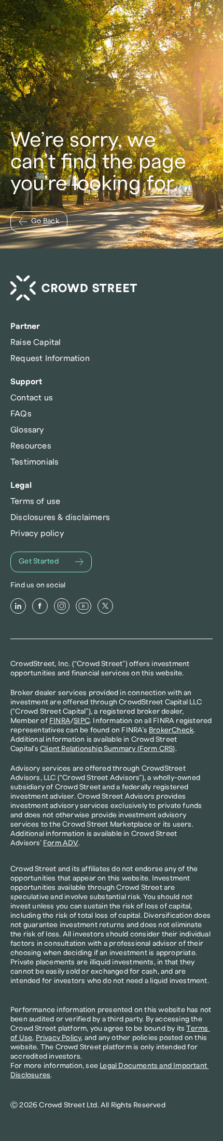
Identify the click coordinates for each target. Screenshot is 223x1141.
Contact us (31, 398)
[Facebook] (40, 606)
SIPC (82, 721)
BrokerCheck (171, 730)
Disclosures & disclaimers (60, 517)
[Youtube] (83, 606)
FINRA (60, 721)
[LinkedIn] (18, 606)
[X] (105, 606)
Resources (30, 446)
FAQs (21, 414)
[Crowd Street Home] (73, 288)
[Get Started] (51, 562)
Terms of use (35, 501)
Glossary (27, 430)
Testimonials (34, 462)
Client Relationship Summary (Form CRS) (107, 749)
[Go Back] (38, 221)
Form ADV (60, 843)
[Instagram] (61, 606)
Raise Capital (35, 342)
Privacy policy (37, 533)
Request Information (50, 358)
